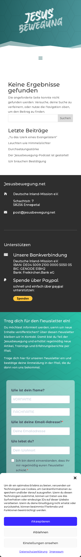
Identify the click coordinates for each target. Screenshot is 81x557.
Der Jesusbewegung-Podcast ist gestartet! (38, 155)
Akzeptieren (40, 521)
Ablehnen (40, 532)
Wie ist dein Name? (27, 390)
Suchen (65, 118)
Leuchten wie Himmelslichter (29, 143)
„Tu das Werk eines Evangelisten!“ (32, 137)
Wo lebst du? (22, 441)
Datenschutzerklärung (33, 551)
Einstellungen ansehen (40, 543)
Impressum (56, 551)
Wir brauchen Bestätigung (27, 161)
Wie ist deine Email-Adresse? (36, 422)
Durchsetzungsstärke (23, 149)
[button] (75, 478)
